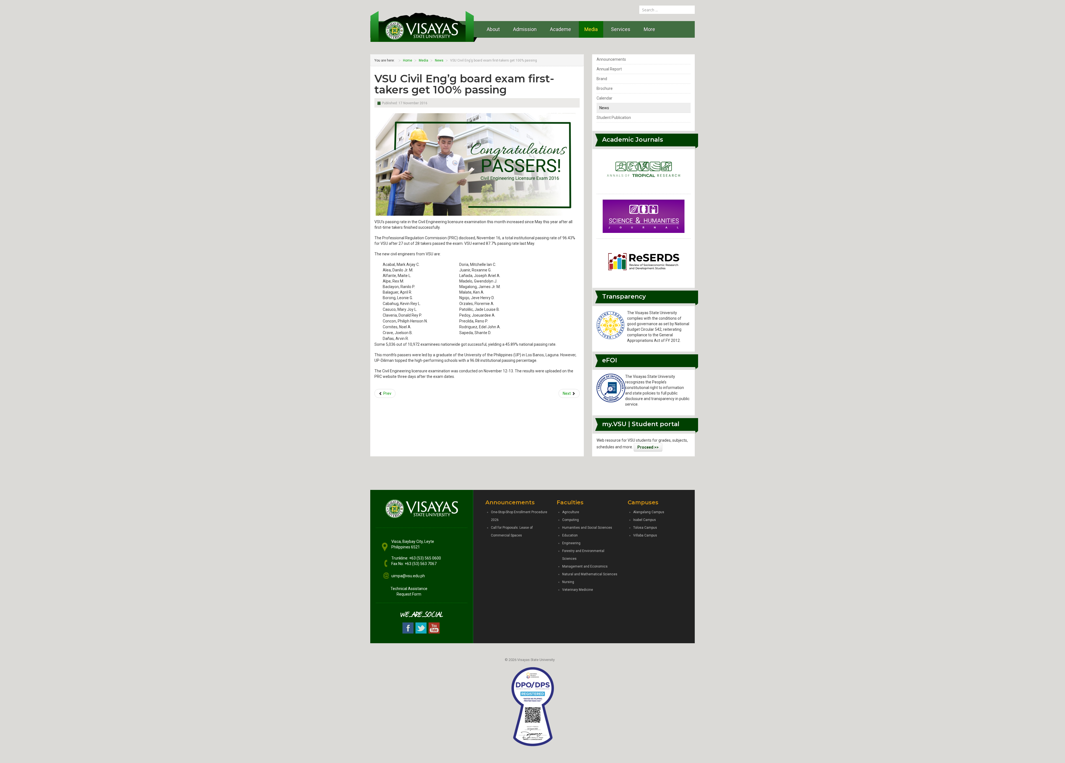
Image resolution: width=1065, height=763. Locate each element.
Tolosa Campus (645, 528)
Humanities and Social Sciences (587, 528)
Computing (570, 520)
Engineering (571, 543)
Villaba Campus (645, 535)
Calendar (604, 98)
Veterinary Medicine (577, 590)
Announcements (611, 59)
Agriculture (570, 512)
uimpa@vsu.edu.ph (408, 576)
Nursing (568, 582)
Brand (602, 79)
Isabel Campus (644, 520)
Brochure (605, 88)
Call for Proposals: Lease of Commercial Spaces (512, 531)
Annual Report (609, 69)
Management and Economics (585, 566)
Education (570, 535)
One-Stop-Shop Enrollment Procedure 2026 (519, 516)
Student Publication (614, 117)
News (604, 108)
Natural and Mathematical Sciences (589, 574)
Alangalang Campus (648, 512)
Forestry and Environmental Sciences (583, 555)
